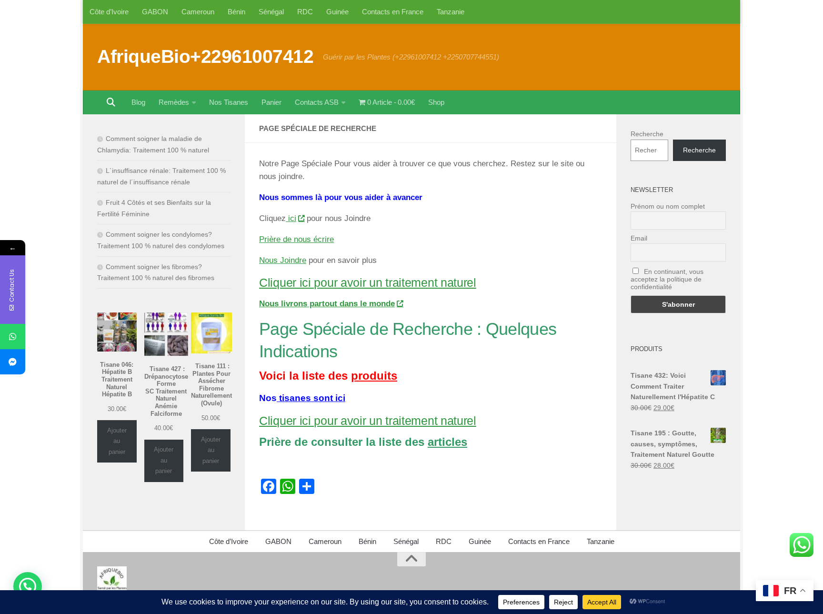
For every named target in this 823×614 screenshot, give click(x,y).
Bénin (236, 12)
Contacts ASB (317, 102)
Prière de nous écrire (296, 239)
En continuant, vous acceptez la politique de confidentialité (667, 279)
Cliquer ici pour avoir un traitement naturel (367, 282)
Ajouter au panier (117, 441)
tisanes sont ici (311, 398)
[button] (27, 586)
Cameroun (197, 12)
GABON (155, 12)
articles (447, 441)
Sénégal (271, 12)
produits (374, 375)
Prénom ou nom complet (668, 206)
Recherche (647, 134)
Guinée (337, 12)
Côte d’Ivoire (109, 12)
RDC (305, 12)
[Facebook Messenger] (12, 361)
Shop (436, 102)
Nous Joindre (282, 260)
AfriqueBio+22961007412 (205, 56)
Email (639, 238)
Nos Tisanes (228, 102)
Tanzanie (450, 12)
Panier (271, 102)
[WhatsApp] (12, 336)
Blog (138, 102)
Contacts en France (392, 12)
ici (291, 218)
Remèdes (174, 102)
